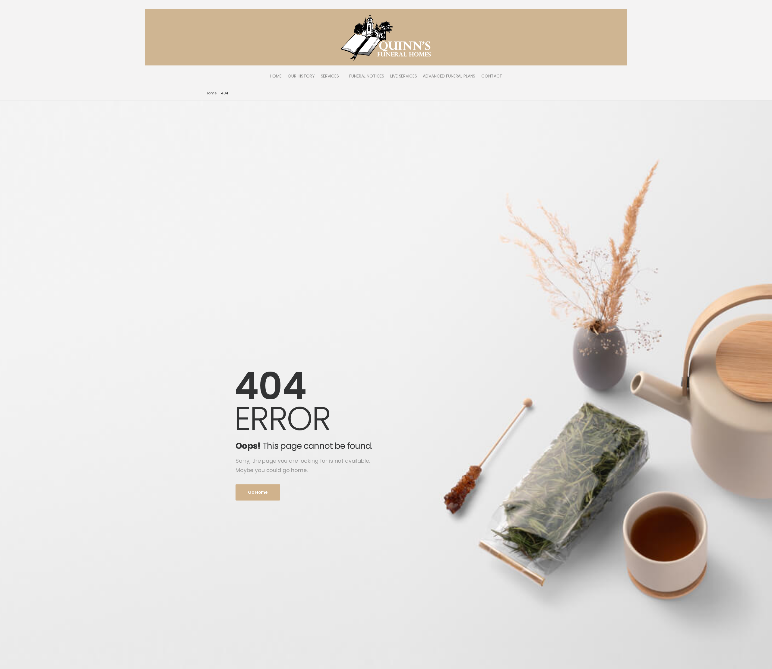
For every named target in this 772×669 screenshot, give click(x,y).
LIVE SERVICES (403, 76)
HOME (276, 76)
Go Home (258, 492)
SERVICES (330, 76)
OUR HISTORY (301, 76)
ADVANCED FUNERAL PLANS (449, 76)
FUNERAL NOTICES (366, 76)
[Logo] (386, 37)
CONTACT (491, 76)
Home (211, 93)
